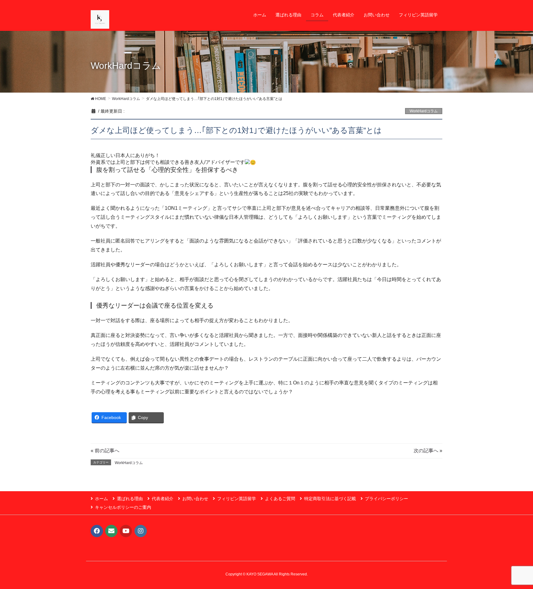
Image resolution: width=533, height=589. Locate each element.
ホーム (101, 498)
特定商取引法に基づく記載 (330, 498)
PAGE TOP (515, 565)
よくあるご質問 (280, 498)
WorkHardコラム (424, 111)
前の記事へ (107, 450)
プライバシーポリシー (386, 498)
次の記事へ (426, 450)
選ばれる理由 (130, 498)
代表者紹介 (162, 498)
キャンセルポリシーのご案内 (123, 507)
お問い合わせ (195, 498)
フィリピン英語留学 (236, 498)
